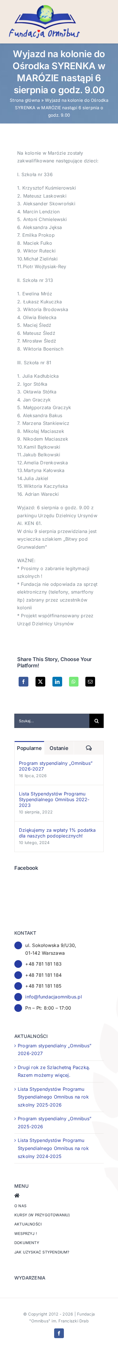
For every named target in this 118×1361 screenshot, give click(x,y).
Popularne (29, 748)
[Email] (90, 681)
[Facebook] (23, 681)
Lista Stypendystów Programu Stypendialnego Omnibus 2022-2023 (54, 799)
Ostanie (59, 748)
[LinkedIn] (57, 681)
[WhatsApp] (74, 681)
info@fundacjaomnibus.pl (53, 997)
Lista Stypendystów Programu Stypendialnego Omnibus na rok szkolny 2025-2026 (53, 1097)
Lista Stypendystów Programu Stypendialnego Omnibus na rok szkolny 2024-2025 (53, 1148)
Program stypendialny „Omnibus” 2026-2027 (56, 766)
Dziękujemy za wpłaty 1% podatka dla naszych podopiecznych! (57, 833)
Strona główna (25, 100)
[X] (40, 681)
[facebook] (59, 1333)
